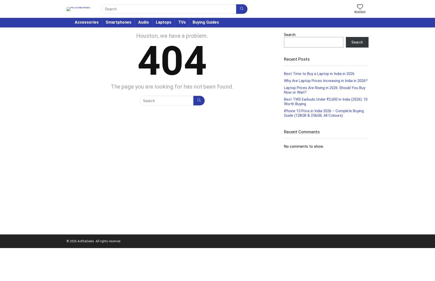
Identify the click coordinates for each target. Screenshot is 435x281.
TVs (182, 22)
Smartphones (118, 22)
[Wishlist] (360, 7)
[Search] (241, 9)
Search (290, 34)
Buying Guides (206, 22)
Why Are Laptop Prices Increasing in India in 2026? (326, 80)
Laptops (163, 22)
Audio (143, 22)
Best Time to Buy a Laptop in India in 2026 (319, 73)
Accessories (87, 22)
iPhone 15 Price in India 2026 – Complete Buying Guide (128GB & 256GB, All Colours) (324, 113)
